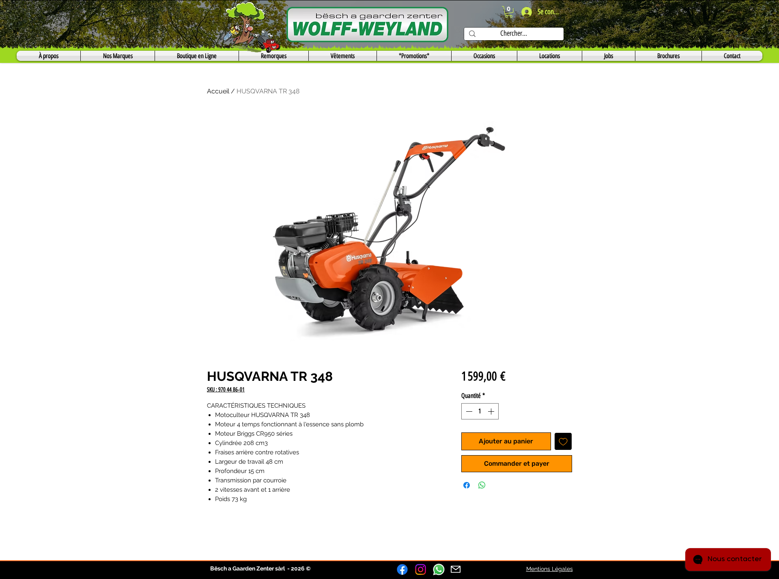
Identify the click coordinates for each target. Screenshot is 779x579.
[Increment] (491, 411)
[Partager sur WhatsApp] (482, 485)
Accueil (218, 91)
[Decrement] (468, 411)
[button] (509, 12)
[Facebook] (402, 569)
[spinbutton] (480, 411)
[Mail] (456, 569)
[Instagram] (420, 569)
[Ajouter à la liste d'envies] (563, 441)
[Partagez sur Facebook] (466, 485)
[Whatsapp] (439, 569)
